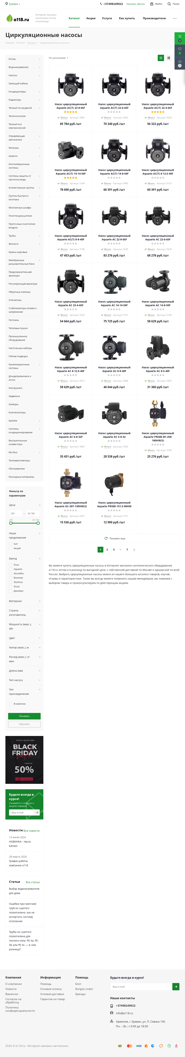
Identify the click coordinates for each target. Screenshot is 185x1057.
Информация (50, 977)
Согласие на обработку (13, 1000)
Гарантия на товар (52, 999)
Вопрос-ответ (84, 989)
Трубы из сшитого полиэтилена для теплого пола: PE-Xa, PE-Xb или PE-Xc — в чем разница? (24, 940)
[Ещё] (175, 18)
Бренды (80, 994)
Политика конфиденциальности (20, 1009)
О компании (13, 984)
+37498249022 (125, 1005)
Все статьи (33, 882)
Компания (13, 977)
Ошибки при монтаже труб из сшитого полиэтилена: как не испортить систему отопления (22, 912)
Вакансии (11, 994)
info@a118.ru (124, 1013)
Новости (11, 989)
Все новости (31, 830)
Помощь (45, 984)
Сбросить (24, 724)
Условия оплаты (51, 989)
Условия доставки (52, 994)
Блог (78, 984)
